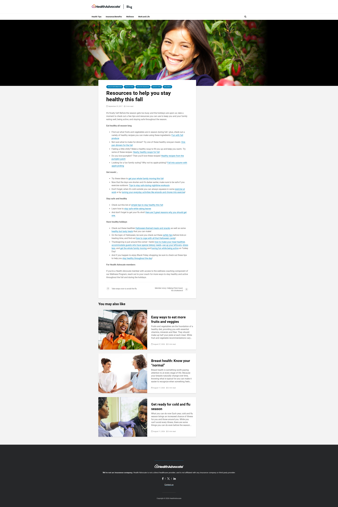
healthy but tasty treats (122, 231)
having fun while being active (165, 248)
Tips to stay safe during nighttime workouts (149, 185)
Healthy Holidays (143, 86)
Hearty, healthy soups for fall (146, 152)
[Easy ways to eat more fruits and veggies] (122, 329)
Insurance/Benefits (114, 17)
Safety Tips (157, 86)
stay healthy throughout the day (137, 258)
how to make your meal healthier (170, 242)
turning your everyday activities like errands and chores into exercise (153, 192)
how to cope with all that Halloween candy (155, 238)
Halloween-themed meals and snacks (152, 228)
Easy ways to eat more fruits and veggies (168, 319)
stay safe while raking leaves (137, 208)
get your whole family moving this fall (146, 178)
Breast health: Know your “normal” (170, 363)
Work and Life (144, 17)
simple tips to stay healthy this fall (147, 205)
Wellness (130, 17)
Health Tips (96, 17)
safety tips (168, 235)
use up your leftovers (172, 245)
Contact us (169, 484)
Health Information (115, 86)
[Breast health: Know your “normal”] (122, 373)
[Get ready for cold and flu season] (122, 416)
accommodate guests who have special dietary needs (136, 245)
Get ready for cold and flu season (170, 406)
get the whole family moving (133, 248)
